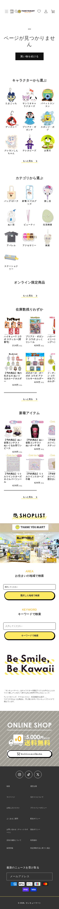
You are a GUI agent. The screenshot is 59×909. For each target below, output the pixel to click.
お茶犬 (47, 150)
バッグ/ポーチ (11, 201)
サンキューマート (33, 903)
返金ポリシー (35, 829)
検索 (8, 786)
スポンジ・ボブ (48, 128)
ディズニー (11, 127)
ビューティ (29, 224)
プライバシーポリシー (38, 808)
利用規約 (33, 840)
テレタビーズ (29, 150)
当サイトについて (36, 797)
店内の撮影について (14, 840)
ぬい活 (11, 224)
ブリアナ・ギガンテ (29, 128)
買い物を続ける (29, 56)
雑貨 (47, 245)
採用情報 (10, 848)
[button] (6, 11)
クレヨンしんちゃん (11, 151)
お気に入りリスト (13, 808)
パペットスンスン (48, 104)
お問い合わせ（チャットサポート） (17, 831)
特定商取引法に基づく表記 (40, 848)
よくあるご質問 (12, 819)
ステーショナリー (11, 267)
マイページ (11, 797)
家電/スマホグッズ (29, 202)
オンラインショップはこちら (31, 754)
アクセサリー (29, 245)
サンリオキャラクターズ (29, 104)
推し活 (47, 201)
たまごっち (11, 103)
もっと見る (28, 161)
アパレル (11, 245)
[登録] (48, 876)
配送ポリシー (35, 819)
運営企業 (33, 786)
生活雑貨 (47, 224)
